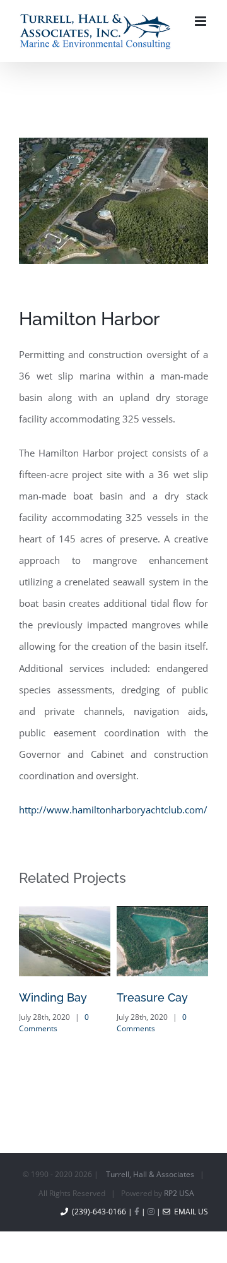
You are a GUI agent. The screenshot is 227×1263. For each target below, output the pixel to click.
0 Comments (54, 1036)
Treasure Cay (152, 1010)
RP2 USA (179, 1206)
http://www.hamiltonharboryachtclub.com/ (113, 823)
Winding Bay (53, 1010)
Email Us (189, 1224)
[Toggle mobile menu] (201, 56)
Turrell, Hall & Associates (150, 1187)
